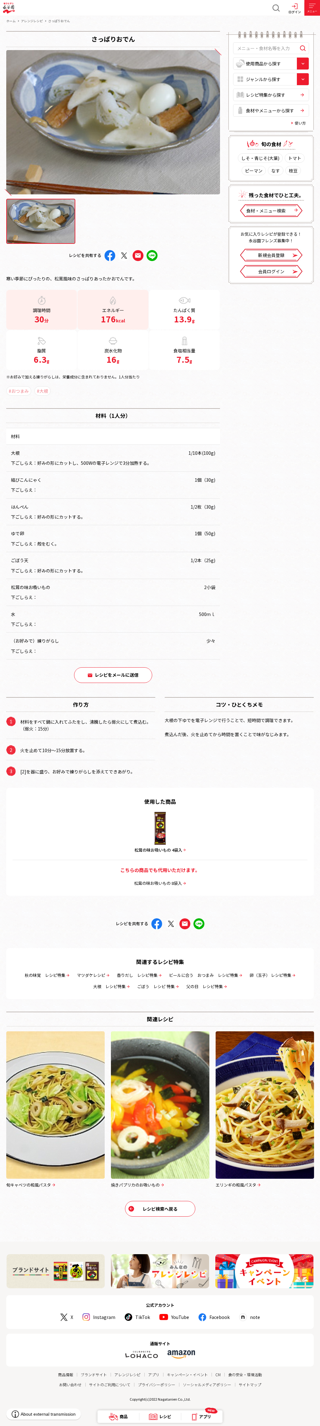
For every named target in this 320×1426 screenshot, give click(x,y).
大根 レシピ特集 (109, 986)
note (255, 1317)
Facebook (219, 1317)
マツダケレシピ (91, 975)
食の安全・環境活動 (245, 1374)
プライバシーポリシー (156, 1384)
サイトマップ (250, 1384)
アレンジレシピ (32, 20)
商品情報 (65, 1374)
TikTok (142, 1317)
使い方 (300, 123)
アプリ (153, 1374)
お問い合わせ (70, 1384)
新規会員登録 (271, 255)
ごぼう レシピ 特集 (156, 986)
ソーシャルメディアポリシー (207, 1384)
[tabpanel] (113, 122)
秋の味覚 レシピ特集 (45, 975)
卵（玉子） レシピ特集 (270, 975)
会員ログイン (271, 271)
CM (218, 1374)
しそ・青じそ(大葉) (260, 158)
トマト (294, 158)
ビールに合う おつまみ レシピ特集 (203, 975)
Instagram (104, 1317)
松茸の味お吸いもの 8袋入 (158, 883)
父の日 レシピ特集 (204, 986)
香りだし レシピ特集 (137, 975)
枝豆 (293, 170)
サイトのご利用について (109, 1384)
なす (275, 170)
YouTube (180, 1317)
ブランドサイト (94, 1374)
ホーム (11, 20)
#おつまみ (19, 391)
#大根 (42, 391)
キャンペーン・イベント (187, 1374)
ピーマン (253, 170)
